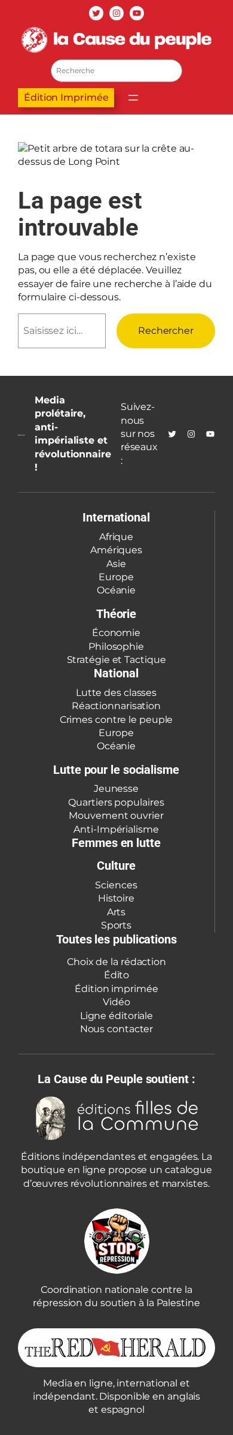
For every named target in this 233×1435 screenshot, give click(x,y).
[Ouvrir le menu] (133, 98)
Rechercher (166, 330)
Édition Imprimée (66, 97)
